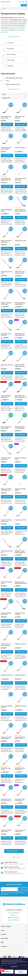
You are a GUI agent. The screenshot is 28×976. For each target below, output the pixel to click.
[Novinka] (21, 449)
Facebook (15, 915)
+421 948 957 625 (15, 912)
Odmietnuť (7, 971)
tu (15, 963)
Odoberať (22, 889)
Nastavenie (14, 966)
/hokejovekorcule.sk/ (15, 917)
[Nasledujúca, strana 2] (14, 857)
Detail (7, 124)
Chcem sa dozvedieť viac (13, 36)
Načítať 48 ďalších (13, 851)
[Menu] (26, 2)
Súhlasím (20, 972)
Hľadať (24, 5)
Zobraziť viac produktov (13, 89)
